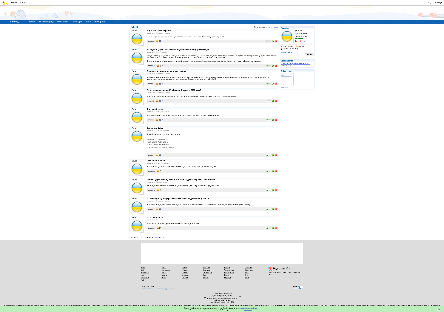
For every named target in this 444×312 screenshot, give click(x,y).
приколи (301, 46)
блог (284, 46)
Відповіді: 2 (151, 41)
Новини (226, 275)
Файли (164, 277)
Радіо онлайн (281, 268)
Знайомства (207, 272)
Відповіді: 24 (151, 65)
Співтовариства (99, 22)
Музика (205, 277)
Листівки (185, 275)
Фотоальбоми (229, 272)
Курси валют (249, 270)
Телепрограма (229, 270)
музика (285, 48)
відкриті (269, 27)
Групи (247, 277)
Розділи (22, 3)
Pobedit (134, 27)
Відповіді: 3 (151, 209)
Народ (164, 272)
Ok (439, 309)
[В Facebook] (160, 41)
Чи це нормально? (155, 218)
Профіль (285, 28)
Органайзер (145, 277)
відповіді (295, 48)
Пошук (184, 267)
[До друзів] (296, 41)
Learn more (248, 310)
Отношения (166, 130)
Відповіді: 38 (151, 190)
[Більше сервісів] (162, 41)
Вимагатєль (284, 87)
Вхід (429, 3)
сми (158, 52)
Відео (143, 275)
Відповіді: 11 (151, 228)
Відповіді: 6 (151, 155)
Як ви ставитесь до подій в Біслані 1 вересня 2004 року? (174, 90)
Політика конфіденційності (165, 289)
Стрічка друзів (77, 22)
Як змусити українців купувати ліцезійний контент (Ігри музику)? (178, 50)
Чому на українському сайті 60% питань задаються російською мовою (181, 180)
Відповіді (227, 277)
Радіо (143, 280)
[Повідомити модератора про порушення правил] (276, 41)
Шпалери (165, 275)
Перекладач (145, 272)
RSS (142, 270)
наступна (158, 237)
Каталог (227, 267)
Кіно (246, 275)
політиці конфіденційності (248, 308)
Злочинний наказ (155, 109)
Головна (14, 3)
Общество (166, 33)
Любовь (159, 130)
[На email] (157, 41)
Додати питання (62, 22)
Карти (205, 275)
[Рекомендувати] (273, 41)
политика (160, 33)
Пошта (143, 267)
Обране (88, 22)
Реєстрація (438, 3)
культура (164, 182)
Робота (164, 267)
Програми (206, 267)
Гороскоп (206, 270)
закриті (275, 27)
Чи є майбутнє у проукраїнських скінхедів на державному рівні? (178, 199)
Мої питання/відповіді (46, 22)
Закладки (248, 267)
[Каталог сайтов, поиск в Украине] (298, 286)
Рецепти (185, 277)
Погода (184, 270)
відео (292, 46)
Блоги (247, 272)
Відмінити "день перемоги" (160, 31)
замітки (289, 61)
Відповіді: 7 (151, 119)
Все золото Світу (155, 128)
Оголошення (166, 270)
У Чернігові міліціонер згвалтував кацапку (295, 64)
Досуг (159, 182)
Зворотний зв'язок (147, 289)
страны (159, 111)
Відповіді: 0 (151, 100)
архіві (290, 52)
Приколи (185, 272)
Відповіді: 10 (151, 171)
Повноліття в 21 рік (156, 161)
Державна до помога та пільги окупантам (166, 71)
